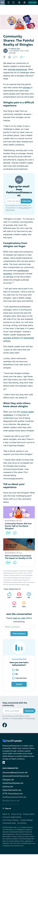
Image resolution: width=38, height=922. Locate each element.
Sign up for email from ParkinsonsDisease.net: (19, 191)
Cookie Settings (26, 820)
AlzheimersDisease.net (12, 783)
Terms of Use (30, 915)
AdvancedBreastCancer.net (15, 772)
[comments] (15, 533)
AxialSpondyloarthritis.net (14, 797)
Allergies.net (8, 779)
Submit (19, 684)
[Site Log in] (24, 2)
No (16, 674)
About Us (6, 814)
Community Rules (9, 823)
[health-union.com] (12, 741)
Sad (27, 595)
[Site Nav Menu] (8, 2)
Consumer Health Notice (11, 817)
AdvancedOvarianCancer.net (15, 776)
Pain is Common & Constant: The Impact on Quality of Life (18, 556)
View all (7, 808)
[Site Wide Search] (13, 2)
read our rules (19, 618)
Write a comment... (13, 627)
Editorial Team (15, 48)
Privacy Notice (18, 915)
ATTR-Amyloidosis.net (12, 793)
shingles (26, 87)
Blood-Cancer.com (10, 804)
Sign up (31, 907)
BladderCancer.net (10, 800)
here (27, 584)
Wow (13, 604)
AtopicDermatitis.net (11, 790)
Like (8, 595)
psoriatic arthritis (11, 338)
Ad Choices (21, 823)
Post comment (19, 634)
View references (11, 589)
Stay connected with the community (14, 704)
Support (18, 595)
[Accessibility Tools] (19, 2)
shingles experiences (17, 69)
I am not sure (21, 678)
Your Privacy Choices (10, 820)
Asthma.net (7, 786)
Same (23, 604)
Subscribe (32, 2)
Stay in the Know (19, 894)
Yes (17, 670)
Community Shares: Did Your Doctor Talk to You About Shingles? (18, 526)
